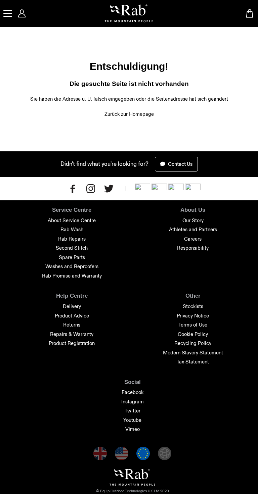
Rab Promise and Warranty (72, 276)
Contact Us (179, 164)
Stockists (193, 306)
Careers (193, 239)
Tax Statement (193, 361)
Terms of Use (192, 325)
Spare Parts (72, 257)
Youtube (132, 420)
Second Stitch (72, 248)
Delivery (72, 306)
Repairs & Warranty (71, 334)
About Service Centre (72, 220)
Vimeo (132, 429)
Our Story (193, 220)
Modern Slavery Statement (193, 352)
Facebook (132, 392)
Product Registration (72, 343)
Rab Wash (71, 229)
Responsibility (193, 248)
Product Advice (72, 315)
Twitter (132, 410)
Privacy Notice (193, 315)
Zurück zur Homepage (129, 114)
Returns (71, 325)
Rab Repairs (72, 239)
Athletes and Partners (193, 229)
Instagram (132, 401)
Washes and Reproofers (71, 266)
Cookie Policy (193, 334)
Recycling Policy (192, 343)
